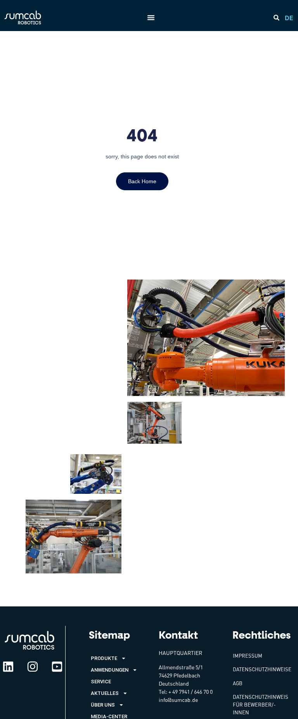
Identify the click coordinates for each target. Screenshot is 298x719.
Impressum (247, 656)
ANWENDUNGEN (109, 670)
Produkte (104, 658)
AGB (238, 683)
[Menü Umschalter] (151, 17)
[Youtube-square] (57, 666)
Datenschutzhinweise (262, 669)
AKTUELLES (105, 693)
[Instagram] (32, 666)
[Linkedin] (8, 666)
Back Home (142, 181)
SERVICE (101, 681)
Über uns (103, 705)
